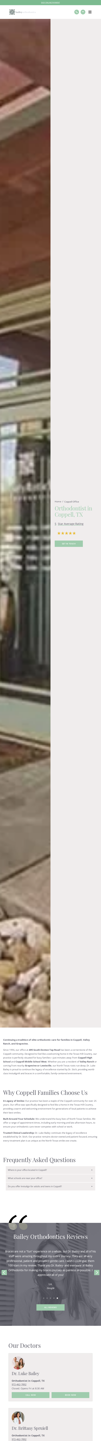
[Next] (96, 1272)
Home (58, 501)
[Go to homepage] (40, 12)
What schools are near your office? (25, 1178)
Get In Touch (69, 543)
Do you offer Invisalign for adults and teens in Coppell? (35, 1186)
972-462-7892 (19, 1384)
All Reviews (50, 1307)
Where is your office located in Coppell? (27, 1170)
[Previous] (4, 1272)
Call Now (31, 1395)
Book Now (70, 1395)
